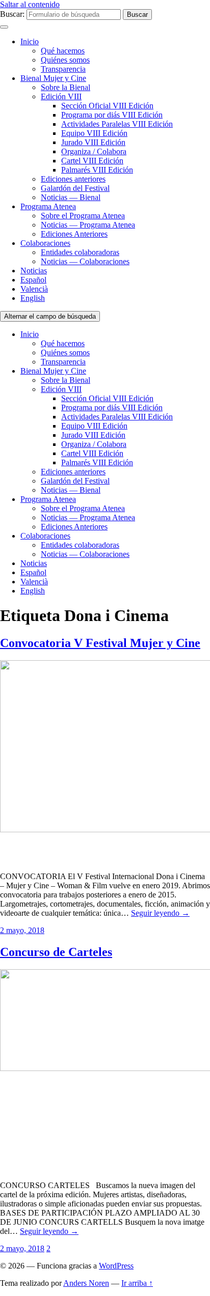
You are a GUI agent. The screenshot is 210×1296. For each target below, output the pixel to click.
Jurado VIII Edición (93, 142)
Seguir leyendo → (160, 913)
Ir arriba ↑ (137, 1283)
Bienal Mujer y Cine (53, 78)
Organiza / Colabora (93, 151)
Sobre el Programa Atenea (83, 215)
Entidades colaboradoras (80, 252)
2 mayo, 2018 (22, 930)
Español (33, 279)
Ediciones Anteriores (74, 234)
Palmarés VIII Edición (97, 169)
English (32, 298)
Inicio (29, 41)
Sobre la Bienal (65, 87)
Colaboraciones (45, 243)
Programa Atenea (48, 206)
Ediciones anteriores (73, 179)
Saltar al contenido (30, 4)
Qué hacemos (63, 50)
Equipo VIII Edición (94, 133)
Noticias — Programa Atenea (88, 224)
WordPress (116, 1265)
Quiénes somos (65, 59)
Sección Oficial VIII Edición (107, 105)
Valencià (34, 289)
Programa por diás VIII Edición (112, 114)
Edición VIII (61, 96)
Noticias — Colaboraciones (85, 261)
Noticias (33, 270)
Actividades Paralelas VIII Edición (117, 124)
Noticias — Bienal (70, 197)
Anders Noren (86, 1283)
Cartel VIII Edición (92, 160)
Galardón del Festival (75, 188)
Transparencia (63, 69)
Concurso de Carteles (56, 952)
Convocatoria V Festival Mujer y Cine (100, 643)
